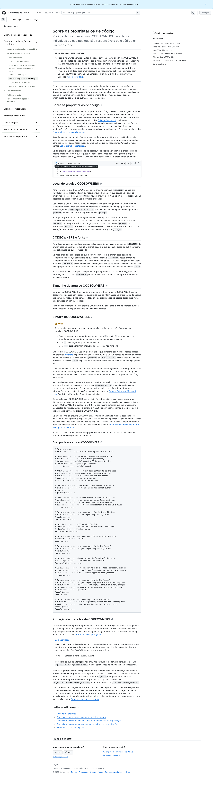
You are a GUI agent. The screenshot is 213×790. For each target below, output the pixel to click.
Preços (100, 772)
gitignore (69, 354)
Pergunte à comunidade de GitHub (119, 752)
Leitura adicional (64, 707)
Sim (58, 752)
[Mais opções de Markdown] (177, 33)
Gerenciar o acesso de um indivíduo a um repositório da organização (89, 720)
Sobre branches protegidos (72, 146)
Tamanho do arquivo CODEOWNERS (79, 285)
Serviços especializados (114, 772)
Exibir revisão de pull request (70, 727)
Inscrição (205, 13)
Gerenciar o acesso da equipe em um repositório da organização (87, 724)
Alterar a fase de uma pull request (68, 132)
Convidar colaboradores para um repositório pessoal (81, 717)
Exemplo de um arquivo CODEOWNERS (76, 442)
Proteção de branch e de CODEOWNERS (81, 619)
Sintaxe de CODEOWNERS (71, 317)
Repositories (10, 26)
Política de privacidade (60, 757)
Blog (128, 772)
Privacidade (83, 772)
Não (69, 752)
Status (93, 772)
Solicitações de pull (107, 120)
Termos (74, 772)
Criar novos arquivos (66, 713)
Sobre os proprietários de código (25, 19)
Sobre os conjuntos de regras (85, 699)
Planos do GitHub (75, 77)
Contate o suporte (112, 755)
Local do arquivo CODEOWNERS (76, 183)
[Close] (206, 4)
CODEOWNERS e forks (69, 237)
